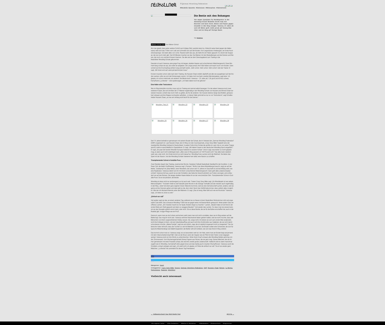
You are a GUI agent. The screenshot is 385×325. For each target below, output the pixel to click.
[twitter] (226, 5)
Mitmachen (211, 8)
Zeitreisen (201, 8)
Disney (177, 268)
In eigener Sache (158, 323)
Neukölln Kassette (188, 8)
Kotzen (221, 268)
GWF (205, 268)
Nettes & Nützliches (189, 323)
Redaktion (200, 38)
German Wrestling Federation (192, 268)
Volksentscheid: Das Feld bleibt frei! (165, 314)
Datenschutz (216, 323)
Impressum (228, 323)
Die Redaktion (173, 323)
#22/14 (230, 314)
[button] (152, 256)
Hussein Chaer (213, 268)
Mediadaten (204, 323)
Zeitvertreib (221, 8)
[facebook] (229, 5)
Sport (162, 265)
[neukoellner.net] (163, 6)
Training (164, 270)
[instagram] (231, 5)
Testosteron (155, 270)
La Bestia (228, 268)
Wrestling (171, 270)
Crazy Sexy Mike (168, 268)
